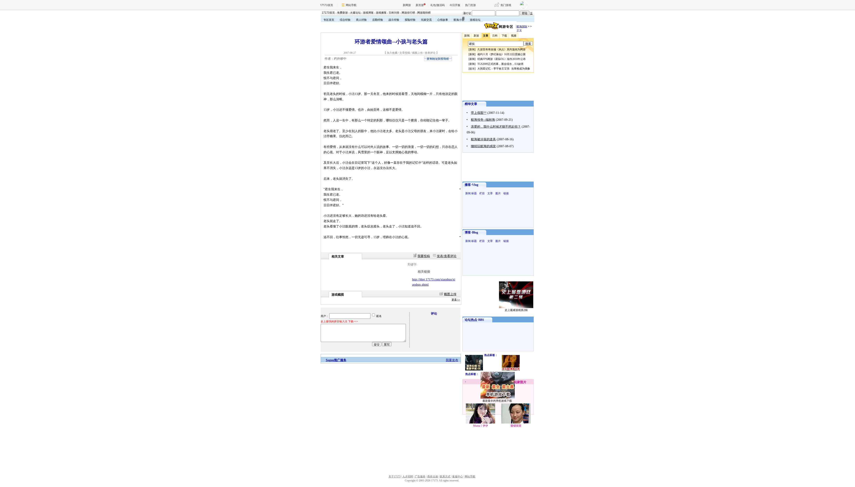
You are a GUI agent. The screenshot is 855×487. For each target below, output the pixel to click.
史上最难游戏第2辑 (516, 310)
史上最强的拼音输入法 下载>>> (339, 321)
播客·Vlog (471, 184)
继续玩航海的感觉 (483, 146)
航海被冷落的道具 (483, 139)
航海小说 (459, 19)
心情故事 (442, 19)
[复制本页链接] (438, 60)
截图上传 (417, 52)
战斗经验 (394, 19)
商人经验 (361, 19)
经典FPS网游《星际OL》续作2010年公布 (501, 59)
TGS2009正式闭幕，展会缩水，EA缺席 (500, 63)
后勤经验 (377, 19)
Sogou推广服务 (336, 360)
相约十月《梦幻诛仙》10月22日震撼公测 (501, 54)
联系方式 (445, 476)
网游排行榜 (408, 12)
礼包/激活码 (437, 5)
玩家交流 (426, 19)
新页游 (420, 5)
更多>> (456, 299)
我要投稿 (423, 256)
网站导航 (351, 5)
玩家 (517, 382)
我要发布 (452, 360)
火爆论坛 (355, 12)
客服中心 (457, 476)
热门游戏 (506, 5)
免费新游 (342, 12)
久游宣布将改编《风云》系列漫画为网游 (501, 49)
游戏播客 (381, 12)
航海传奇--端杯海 (483, 119)
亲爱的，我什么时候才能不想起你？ (496, 126)
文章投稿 (405, 52)
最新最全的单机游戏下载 (497, 400)
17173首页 (326, 5)
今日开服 (455, 5)
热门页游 (470, 5)
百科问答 (394, 12)
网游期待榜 (424, 12)
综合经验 (345, 19)
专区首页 (329, 19)
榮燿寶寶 (516, 425)
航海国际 (522, 26)
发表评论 (430, 52)
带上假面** (479, 113)
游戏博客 (368, 12)
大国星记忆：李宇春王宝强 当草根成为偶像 (503, 68)
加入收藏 (392, 52)
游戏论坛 (475, 19)
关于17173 (395, 476)
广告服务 (420, 476)
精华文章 (471, 104)
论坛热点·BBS (474, 319)
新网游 (407, 5)
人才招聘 (407, 476)
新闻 (472, 49)
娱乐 (472, 68)
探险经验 (410, 19)
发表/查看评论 (446, 256)
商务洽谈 (432, 476)
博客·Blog (471, 232)
